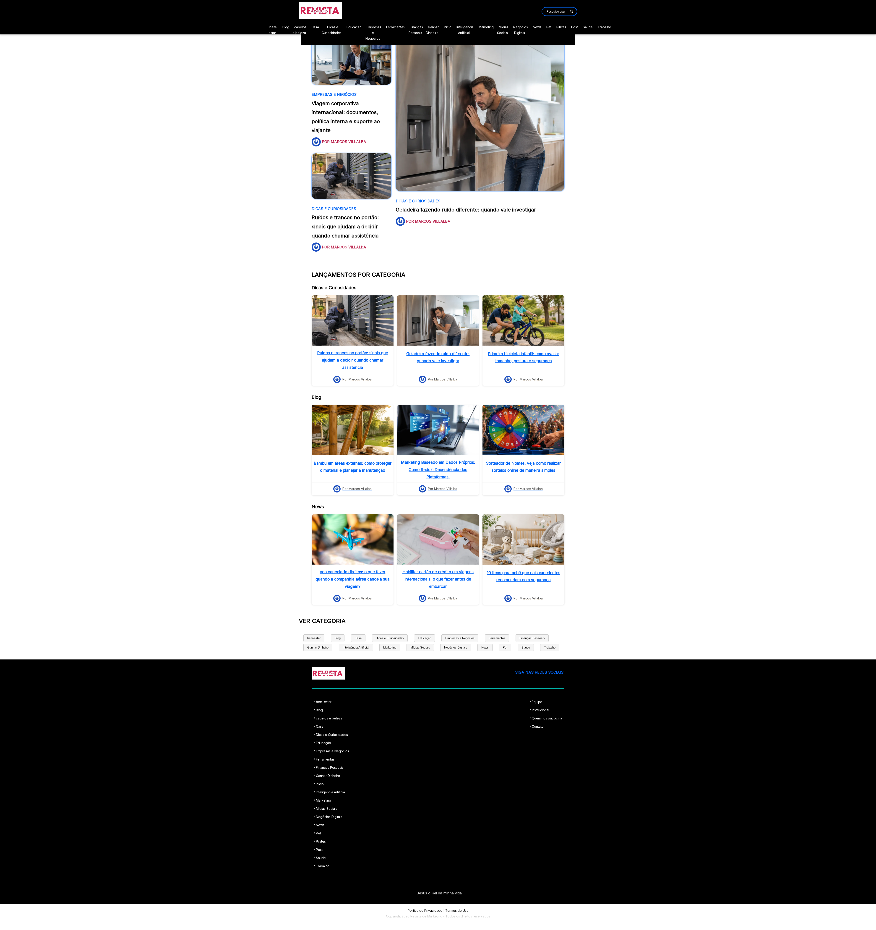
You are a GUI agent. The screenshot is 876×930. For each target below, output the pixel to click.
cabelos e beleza (329, 718)
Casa (315, 27)
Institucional (540, 710)
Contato (538, 726)
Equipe (537, 702)
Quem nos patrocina (547, 718)
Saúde (588, 27)
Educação (354, 27)
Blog (285, 27)
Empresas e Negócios (373, 32)
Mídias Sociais (420, 647)
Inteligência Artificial (356, 647)
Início (447, 27)
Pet (548, 27)
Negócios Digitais (455, 647)
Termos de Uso (457, 910)
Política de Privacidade (425, 910)
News (537, 27)
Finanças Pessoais (532, 638)
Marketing (486, 27)
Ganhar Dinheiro (317, 647)
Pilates (561, 27)
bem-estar (314, 638)
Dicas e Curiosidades (390, 638)
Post (574, 27)
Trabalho (604, 27)
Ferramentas (395, 27)
